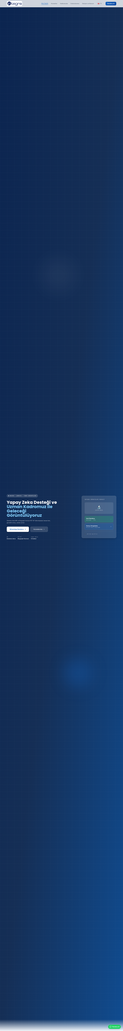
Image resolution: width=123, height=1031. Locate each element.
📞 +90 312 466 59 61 (91, 534)
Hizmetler (54, 3)
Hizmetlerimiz (38, 529)
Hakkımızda (64, 3)
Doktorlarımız (75, 3)
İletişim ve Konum (88, 3)
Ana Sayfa (44, 3)
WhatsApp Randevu (17, 529)
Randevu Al (110, 3)
